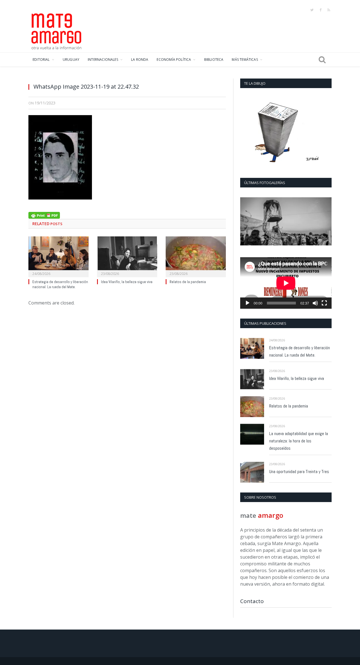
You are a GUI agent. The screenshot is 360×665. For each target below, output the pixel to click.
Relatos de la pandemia (188, 281)
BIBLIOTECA (214, 59)
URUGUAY (71, 59)
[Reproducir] (247, 303)
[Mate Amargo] (56, 30)
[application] (286, 283)
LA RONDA (139, 59)
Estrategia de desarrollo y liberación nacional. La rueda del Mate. (60, 284)
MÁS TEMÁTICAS (245, 59)
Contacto (252, 601)
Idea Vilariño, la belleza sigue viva (126, 281)
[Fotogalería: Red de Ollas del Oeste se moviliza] (286, 221)
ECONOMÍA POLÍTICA (174, 59)
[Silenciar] (315, 303)
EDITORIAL (41, 59)
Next (325, 221)
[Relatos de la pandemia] (196, 256)
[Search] (322, 60)
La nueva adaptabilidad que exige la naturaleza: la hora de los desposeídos (298, 441)
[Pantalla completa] (324, 303)
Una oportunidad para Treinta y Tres (299, 471)
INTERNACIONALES (103, 59)
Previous (246, 221)
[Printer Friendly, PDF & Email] (44, 214)
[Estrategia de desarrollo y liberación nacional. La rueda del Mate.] (58, 256)
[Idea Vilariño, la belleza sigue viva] (127, 256)
